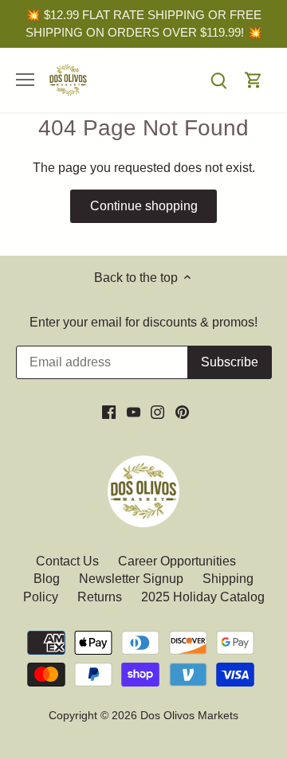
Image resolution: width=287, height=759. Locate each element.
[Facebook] (109, 412)
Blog (46, 578)
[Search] (218, 80)
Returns (99, 597)
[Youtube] (133, 412)
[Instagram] (157, 412)
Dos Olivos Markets (189, 715)
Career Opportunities (177, 561)
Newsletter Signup (131, 578)
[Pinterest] (182, 412)
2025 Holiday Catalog (203, 597)
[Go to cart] (253, 80)
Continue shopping (144, 206)
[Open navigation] (25, 79)
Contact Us (69, 561)
